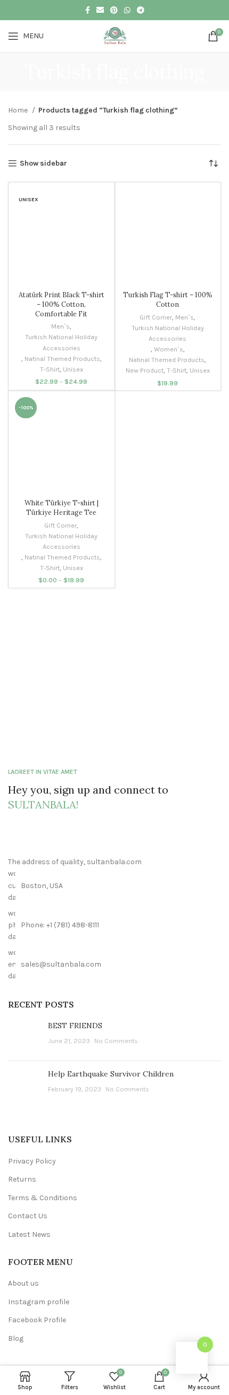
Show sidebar (43, 163)
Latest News (29, 1234)
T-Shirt (50, 369)
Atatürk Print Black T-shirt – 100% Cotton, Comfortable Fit (61, 303)
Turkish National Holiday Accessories (61, 342)
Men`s (60, 326)
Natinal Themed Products (62, 359)
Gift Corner (156, 317)
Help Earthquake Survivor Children (111, 1074)
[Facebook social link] (87, 10)
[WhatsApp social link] (127, 10)
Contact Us (27, 1215)
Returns (22, 1179)
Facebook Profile (37, 1319)
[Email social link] (100, 10)
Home (18, 110)
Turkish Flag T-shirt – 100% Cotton (167, 299)
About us (23, 1283)
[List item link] (114, 925)
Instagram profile (38, 1301)
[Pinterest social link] (114, 10)
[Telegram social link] (141, 10)
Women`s (168, 349)
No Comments (116, 1041)
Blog (15, 1338)
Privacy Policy (32, 1161)
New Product (144, 370)
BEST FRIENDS (75, 1025)
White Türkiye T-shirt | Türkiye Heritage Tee (61, 507)
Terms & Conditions (42, 1197)
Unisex (73, 369)
